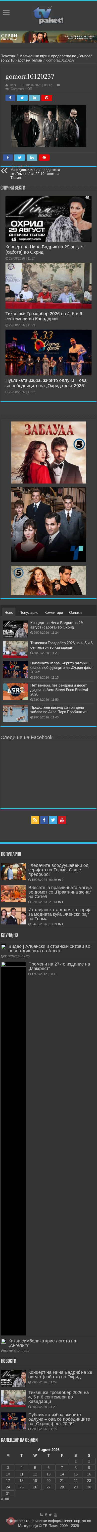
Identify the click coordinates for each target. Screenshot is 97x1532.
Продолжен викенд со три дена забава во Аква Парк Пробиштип (58, 709)
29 (76, 1487)
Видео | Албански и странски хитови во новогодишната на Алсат (49, 948)
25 (21, 1487)
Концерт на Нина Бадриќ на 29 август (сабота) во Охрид (56, 625)
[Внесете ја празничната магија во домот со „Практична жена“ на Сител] (13, 893)
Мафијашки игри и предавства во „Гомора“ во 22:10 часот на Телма (35, 172)
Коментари (54, 612)
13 (48, 1474)
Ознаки (75, 612)
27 (48, 1487)
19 (35, 1480)
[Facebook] (44, 820)
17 (8, 1480)
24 (8, 1487)
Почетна (7, 56)
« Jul (5, 1499)
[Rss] (35, 820)
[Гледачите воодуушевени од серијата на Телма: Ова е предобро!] (13, 871)
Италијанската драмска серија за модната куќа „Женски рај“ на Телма (60, 914)
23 (89, 1480)
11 (21, 1474)
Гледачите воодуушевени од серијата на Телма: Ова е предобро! (58, 870)
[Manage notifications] (11, 1521)
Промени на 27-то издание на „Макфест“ (59, 966)
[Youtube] (62, 820)
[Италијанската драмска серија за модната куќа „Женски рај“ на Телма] (13, 915)
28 (62, 1487)
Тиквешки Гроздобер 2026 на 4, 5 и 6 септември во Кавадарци (43, 316)
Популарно (28, 612)
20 (48, 1480)
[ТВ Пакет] (48, 16)
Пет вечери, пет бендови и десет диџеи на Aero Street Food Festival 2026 (59, 689)
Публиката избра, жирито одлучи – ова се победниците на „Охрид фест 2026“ (46, 383)
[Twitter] (53, 820)
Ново (8, 612)
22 (76, 1480)
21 (62, 1480)
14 (62, 1474)
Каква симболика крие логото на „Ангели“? (42, 1343)
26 (35, 1487)
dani (13, 85)
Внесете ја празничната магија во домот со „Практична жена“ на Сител (60, 892)
